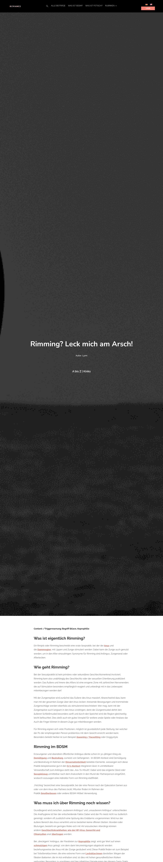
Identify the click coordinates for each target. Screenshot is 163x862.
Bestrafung (57, 758)
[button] (47, 7)
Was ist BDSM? (75, 6)
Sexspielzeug (41, 774)
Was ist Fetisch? (94, 6)
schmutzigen (40, 845)
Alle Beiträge (58, 6)
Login (148, 8)
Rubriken (110, 6)
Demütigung (40, 758)
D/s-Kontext (73, 766)
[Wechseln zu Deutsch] (146, 4)
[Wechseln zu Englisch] (151, 4)
